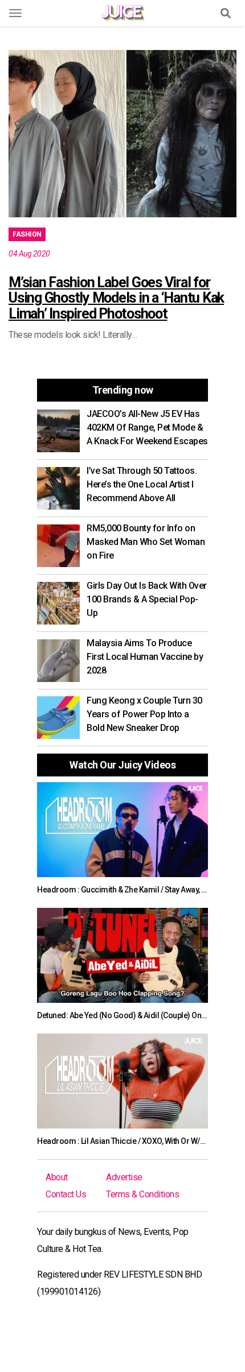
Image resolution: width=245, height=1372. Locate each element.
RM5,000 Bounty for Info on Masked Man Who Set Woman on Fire (146, 542)
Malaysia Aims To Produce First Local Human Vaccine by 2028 (145, 657)
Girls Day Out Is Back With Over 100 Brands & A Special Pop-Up (147, 599)
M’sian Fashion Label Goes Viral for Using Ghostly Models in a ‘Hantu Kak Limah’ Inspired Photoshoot (116, 298)
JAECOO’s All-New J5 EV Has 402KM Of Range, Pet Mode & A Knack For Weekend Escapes (147, 427)
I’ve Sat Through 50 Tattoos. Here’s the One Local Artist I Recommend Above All (142, 484)
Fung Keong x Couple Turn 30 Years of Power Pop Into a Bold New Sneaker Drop (144, 714)
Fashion (27, 234)
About (57, 1177)
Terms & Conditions (142, 1194)
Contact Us (66, 1194)
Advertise (124, 1177)
